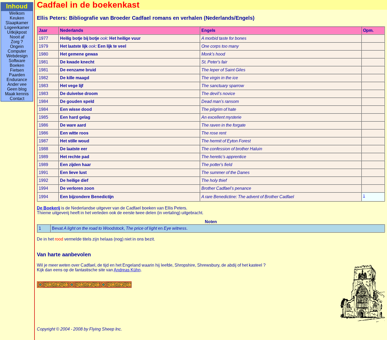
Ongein (17, 46)
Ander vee (17, 84)
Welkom (16, 13)
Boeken (17, 65)
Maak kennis (17, 94)
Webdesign (17, 56)
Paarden (17, 75)
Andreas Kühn (127, 270)
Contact (17, 98)
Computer (17, 51)
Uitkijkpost (17, 32)
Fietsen (17, 70)
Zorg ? (17, 41)
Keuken (17, 18)
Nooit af (17, 37)
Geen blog (17, 89)
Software (17, 60)
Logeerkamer (16, 27)
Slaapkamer (17, 23)
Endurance (17, 79)
